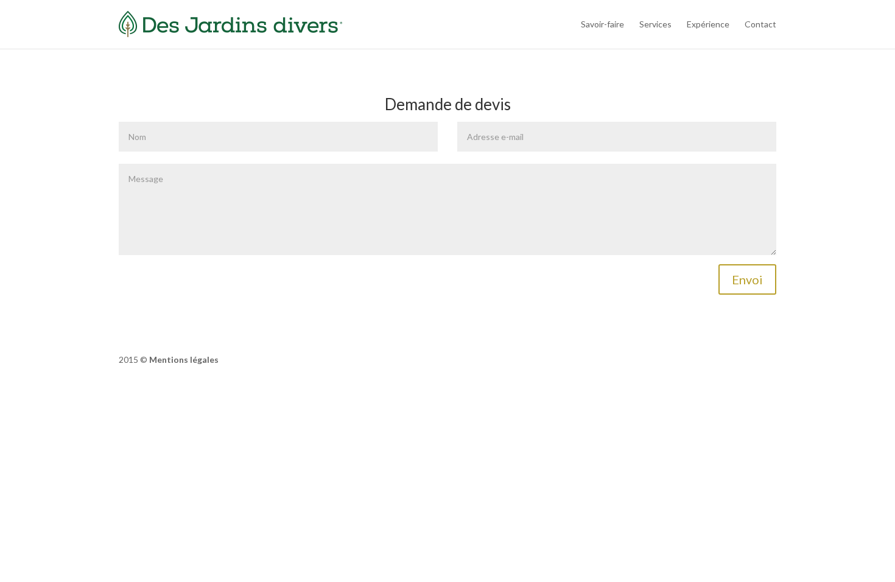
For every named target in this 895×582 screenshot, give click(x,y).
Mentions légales (184, 359)
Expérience (708, 24)
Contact (760, 24)
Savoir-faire (602, 24)
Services (655, 24)
